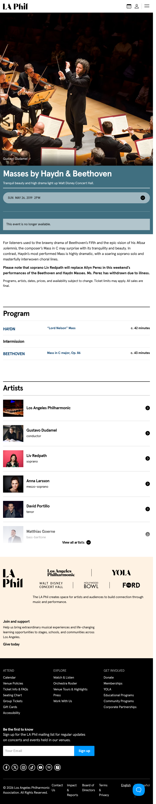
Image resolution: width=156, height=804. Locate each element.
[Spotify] (49, 767)
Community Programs (119, 701)
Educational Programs (119, 695)
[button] (147, 6)
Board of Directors (88, 788)
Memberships (113, 683)
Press (57, 695)
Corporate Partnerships (120, 707)
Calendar (9, 677)
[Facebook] (6, 767)
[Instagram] (23, 767)
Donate (109, 677)
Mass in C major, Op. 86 (64, 353)
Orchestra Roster (65, 683)
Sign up (84, 751)
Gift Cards (10, 707)
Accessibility (11, 713)
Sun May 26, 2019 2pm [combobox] (24, 197)
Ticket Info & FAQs (15, 689)
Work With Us (62, 701)
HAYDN (9, 329)
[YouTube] (40, 767)
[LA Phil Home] (15, 6)
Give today (11, 644)
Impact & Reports (72, 790)
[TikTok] (32, 767)
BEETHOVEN (14, 354)
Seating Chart (12, 695)
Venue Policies (13, 683)
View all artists (73, 542)
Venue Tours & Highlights (70, 689)
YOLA (107, 689)
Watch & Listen (63, 677)
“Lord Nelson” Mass (61, 328)
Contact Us (57, 788)
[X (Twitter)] (15, 767)
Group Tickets (13, 701)
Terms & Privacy (104, 790)
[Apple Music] (57, 767)
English (126, 785)
